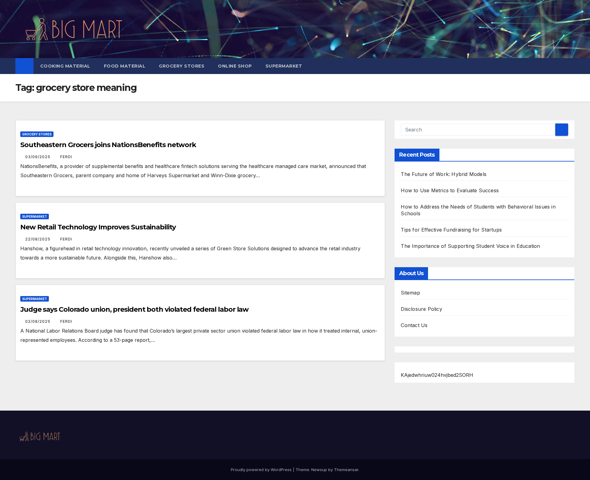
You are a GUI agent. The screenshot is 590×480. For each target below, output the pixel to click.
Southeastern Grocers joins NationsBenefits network (108, 145)
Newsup (319, 469)
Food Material (125, 66)
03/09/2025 (38, 156)
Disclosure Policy (421, 309)
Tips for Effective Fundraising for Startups (451, 230)
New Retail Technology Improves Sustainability (98, 227)
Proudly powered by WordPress (262, 469)
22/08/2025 (38, 239)
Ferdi (66, 156)
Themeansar (346, 469)
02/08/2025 (38, 321)
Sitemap (410, 293)
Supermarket (284, 66)
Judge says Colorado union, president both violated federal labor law (134, 309)
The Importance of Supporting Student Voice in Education (470, 246)
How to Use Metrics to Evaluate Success (450, 190)
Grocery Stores (181, 66)
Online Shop (235, 66)
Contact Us (414, 325)
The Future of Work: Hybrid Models (443, 174)
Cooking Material (65, 66)
